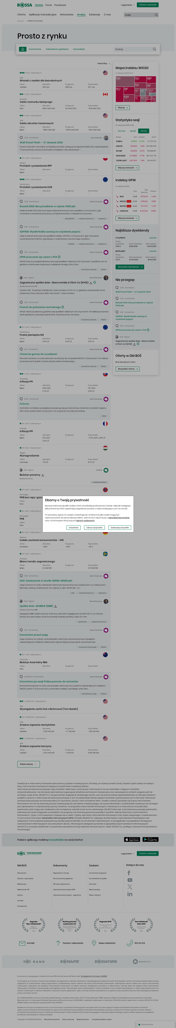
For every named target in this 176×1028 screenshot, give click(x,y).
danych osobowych (85, 520)
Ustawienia (73, 527)
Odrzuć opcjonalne (94, 527)
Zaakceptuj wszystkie (120, 527)
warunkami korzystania (118, 517)
